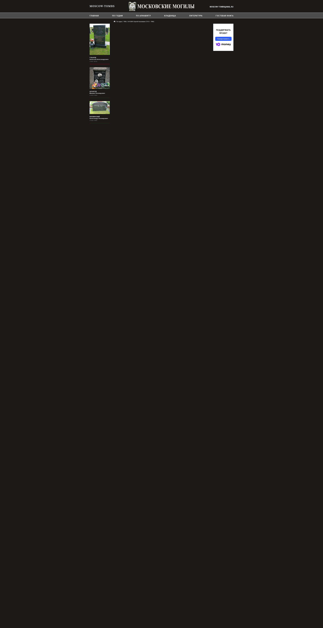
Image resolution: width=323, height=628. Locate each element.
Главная (94, 16)
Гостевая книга (224, 16)
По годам (117, 16)
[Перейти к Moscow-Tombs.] (115, 21)
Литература (195, 16)
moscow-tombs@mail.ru (221, 7)
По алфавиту (143, 16)
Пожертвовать (223, 39)
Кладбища (170, 16)
